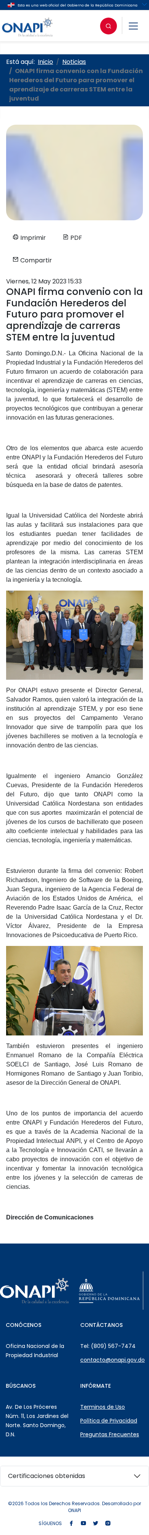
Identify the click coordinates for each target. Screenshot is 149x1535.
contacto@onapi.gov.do (112, 1360)
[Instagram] (108, 1524)
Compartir (35, 260)
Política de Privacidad (108, 1420)
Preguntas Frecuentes (109, 1434)
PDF (75, 237)
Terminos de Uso (102, 1407)
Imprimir (32, 237)
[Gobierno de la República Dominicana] (109, 1290)
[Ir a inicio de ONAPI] (34, 1290)
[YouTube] (83, 1524)
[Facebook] (71, 1524)
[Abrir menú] (133, 26)
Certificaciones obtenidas (46, 1476)
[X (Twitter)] (95, 1524)
